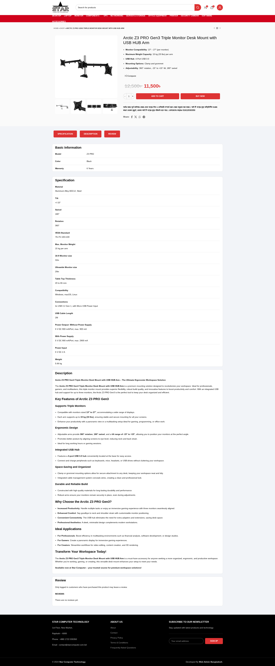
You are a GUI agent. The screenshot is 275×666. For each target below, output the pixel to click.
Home (56, 28)
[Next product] (220, 28)
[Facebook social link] (131, 117)
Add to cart (157, 96)
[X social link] (135, 117)
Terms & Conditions (119, 642)
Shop (62, 28)
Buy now (200, 96)
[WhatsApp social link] (140, 117)
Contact (113, 633)
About (113, 628)
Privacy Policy (116, 638)
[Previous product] (214, 28)
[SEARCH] (198, 7)
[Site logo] (60, 7)
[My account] (219, 7)
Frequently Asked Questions (123, 647)
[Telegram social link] (144, 117)
